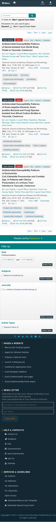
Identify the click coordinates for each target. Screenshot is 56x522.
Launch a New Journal (15, 362)
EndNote (46, 40)
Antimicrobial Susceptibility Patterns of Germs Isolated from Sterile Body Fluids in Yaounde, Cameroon (21, 47)
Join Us (11, 458)
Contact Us (12, 434)
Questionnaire (14, 448)
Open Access (10, 495)
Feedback (11, 439)
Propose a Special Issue (15, 357)
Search (42, 4)
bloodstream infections (12, 141)
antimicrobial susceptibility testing (16, 146)
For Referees (10, 481)
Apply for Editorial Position (17, 352)
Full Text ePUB (18, 91)
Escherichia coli (31, 208)
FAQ (9, 443)
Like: (13, 71)
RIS (31, 40)
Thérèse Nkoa (20, 192)
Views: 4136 (33, 134)
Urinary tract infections (12, 208)
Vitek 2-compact (39, 146)
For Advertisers (11, 485)
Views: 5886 (33, 201)
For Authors (10, 476)
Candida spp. (29, 212)
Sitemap (11, 463)
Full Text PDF (21, 88)
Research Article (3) (11, 327)
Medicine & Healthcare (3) (13, 275)
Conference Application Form (18, 367)
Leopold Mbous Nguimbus (27, 54)
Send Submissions (15, 453)
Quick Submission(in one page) (19, 376)
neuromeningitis (9, 83)
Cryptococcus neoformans (13, 79)
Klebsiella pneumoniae (12, 212)
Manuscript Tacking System (17, 347)
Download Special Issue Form (20, 505)
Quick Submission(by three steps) (20, 381)
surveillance (31, 79)
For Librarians (11, 490)
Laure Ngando (9, 54)
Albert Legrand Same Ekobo (40, 192)
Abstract (7, 88)
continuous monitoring (34, 216)
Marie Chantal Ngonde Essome (23, 123)
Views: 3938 (33, 68)
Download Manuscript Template (22, 500)
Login (50, 4)
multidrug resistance (11, 150)
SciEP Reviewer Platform (16, 371)
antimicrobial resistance (12, 216)
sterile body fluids (10, 75)
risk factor (25, 75)
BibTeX (38, 40)
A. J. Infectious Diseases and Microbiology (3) (20, 289)
